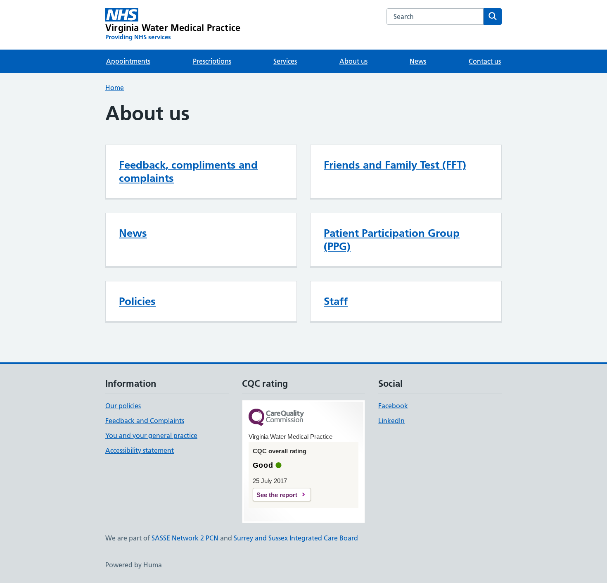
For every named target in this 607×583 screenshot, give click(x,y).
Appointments (128, 61)
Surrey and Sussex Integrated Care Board (296, 538)
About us (353, 61)
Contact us (485, 61)
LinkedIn (391, 420)
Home (114, 87)
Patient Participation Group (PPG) (392, 239)
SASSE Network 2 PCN (185, 538)
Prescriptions (212, 61)
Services (285, 61)
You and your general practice (151, 435)
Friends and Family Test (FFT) (395, 164)
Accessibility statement (139, 450)
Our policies (123, 406)
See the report (276, 494)
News (418, 61)
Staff (336, 301)
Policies (137, 301)
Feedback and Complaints (144, 420)
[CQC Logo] (276, 418)
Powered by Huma (133, 565)
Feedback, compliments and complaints (188, 171)
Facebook (393, 406)
